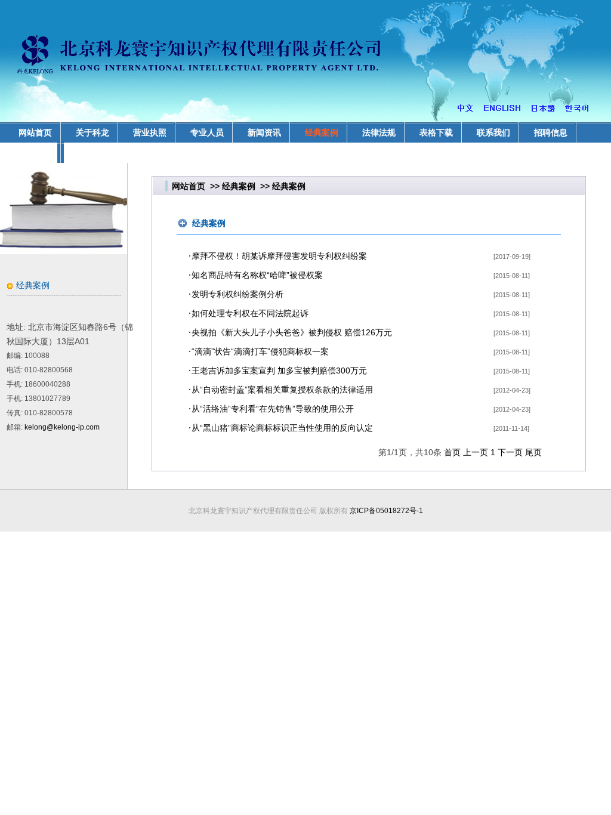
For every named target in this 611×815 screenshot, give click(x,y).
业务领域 (35, 153)
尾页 (533, 452)
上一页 (475, 452)
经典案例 (321, 132)
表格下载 (436, 132)
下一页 (510, 452)
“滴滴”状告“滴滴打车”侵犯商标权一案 (260, 351)
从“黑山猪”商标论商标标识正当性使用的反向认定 (282, 428)
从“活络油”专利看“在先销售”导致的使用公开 (273, 408)
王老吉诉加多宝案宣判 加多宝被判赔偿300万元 (279, 370)
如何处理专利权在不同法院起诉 (250, 313)
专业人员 (207, 132)
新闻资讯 (264, 132)
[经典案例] (63, 251)
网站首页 (188, 186)
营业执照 (149, 132)
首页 (452, 452)
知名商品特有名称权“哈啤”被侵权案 (257, 275)
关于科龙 (92, 132)
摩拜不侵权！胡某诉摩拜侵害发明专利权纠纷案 (279, 256)
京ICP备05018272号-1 (386, 511)
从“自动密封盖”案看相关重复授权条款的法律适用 (282, 389)
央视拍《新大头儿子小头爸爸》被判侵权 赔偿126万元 (292, 332)
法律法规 (379, 132)
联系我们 (493, 132)
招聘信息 (550, 132)
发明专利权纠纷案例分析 (237, 294)
